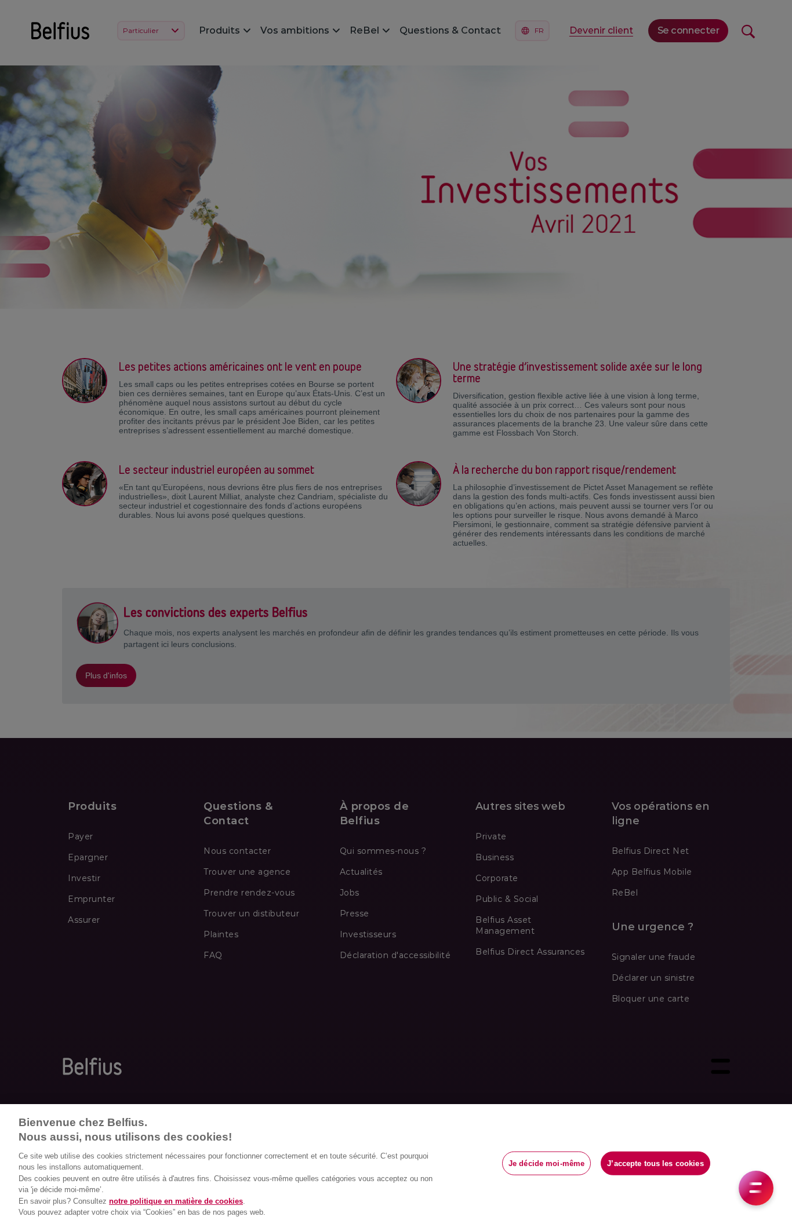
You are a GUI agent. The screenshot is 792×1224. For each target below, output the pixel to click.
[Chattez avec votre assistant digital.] (756, 1188)
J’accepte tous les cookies (655, 1163)
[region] (396, 1164)
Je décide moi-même (546, 1163)
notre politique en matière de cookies (176, 1201)
